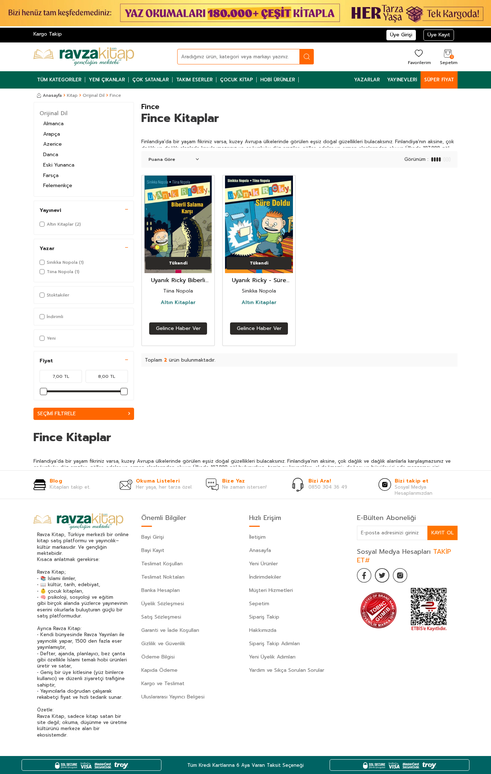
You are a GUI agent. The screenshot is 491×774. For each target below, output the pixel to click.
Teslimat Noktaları (162, 577)
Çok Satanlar (150, 79)
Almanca (53, 123)
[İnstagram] (400, 575)
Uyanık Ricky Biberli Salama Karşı (178, 280)
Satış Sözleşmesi (161, 617)
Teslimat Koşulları (162, 563)
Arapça (51, 134)
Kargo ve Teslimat (162, 683)
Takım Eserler (194, 79)
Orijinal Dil (94, 95)
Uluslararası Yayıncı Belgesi (173, 697)
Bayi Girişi (152, 537)
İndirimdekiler (265, 577)
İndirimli (55, 316)
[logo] (83, 57)
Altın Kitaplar (178, 302)
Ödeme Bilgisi (158, 657)
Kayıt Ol (442, 533)
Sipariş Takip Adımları (274, 643)
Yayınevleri (402, 79)
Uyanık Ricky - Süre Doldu (259, 280)
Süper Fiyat (439, 79)
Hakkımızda (262, 630)
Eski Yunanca (58, 165)
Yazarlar (367, 79)
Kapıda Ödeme (159, 670)
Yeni (51, 338)
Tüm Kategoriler (59, 79)
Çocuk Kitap (236, 79)
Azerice (52, 144)
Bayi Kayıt (152, 550)
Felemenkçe (57, 185)
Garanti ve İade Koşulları (170, 630)
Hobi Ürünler (277, 79)
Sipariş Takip (264, 617)
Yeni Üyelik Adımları (272, 657)
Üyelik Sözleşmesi (162, 603)
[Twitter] (382, 575)
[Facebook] (364, 575)
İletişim (257, 537)
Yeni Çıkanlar (107, 79)
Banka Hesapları (160, 590)
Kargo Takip (47, 34)
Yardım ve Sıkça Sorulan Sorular (286, 670)
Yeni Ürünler (263, 563)
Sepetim (259, 603)
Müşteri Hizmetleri (271, 590)
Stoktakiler (58, 295)
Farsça (51, 175)
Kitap (72, 95)
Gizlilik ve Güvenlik (163, 643)
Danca (50, 154)
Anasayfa (52, 95)
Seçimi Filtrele (56, 413)
